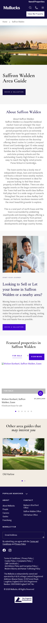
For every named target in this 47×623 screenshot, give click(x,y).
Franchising (7, 520)
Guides (5, 517)
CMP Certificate (11, 564)
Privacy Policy (20, 544)
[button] (22, 480)
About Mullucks (9, 506)
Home (5, 22)
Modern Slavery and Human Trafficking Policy (22, 569)
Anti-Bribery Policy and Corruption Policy (21, 566)
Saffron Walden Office (32, 511)
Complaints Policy (24, 561)
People (5, 509)
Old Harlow (8, 474)
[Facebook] (4, 550)
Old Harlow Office (31, 515)
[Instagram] (9, 550)
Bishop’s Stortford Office (31, 506)
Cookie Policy (10, 561)
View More (36, 357)
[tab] (17, 356)
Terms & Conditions (12, 558)
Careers (6, 513)
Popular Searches (13, 493)
